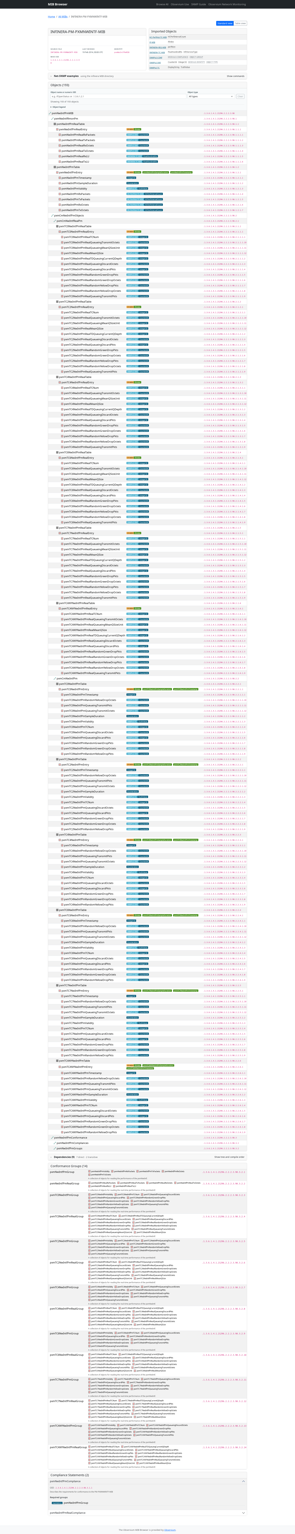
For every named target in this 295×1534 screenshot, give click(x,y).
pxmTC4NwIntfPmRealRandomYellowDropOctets (92, 441)
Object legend (59, 107)
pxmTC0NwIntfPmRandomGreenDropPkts (88, 743)
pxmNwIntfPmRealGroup (64, 1183)
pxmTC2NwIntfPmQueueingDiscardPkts (87, 813)
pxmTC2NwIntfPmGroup (64, 1241)
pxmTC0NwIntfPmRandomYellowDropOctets (90, 700)
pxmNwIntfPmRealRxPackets (78, 134)
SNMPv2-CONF (155, 57)
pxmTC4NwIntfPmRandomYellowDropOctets (90, 850)
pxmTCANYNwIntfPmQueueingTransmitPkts (90, 1083)
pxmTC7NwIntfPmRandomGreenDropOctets (90, 1050)
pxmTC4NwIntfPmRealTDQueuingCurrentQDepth (93, 409)
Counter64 (172, 62)
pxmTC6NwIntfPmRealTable (75, 452)
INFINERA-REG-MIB (157, 47)
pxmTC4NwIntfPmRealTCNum (81, 387)
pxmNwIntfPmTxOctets (75, 210)
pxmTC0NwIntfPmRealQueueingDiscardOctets (91, 264)
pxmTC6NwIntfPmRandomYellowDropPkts (89, 980)
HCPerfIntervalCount (177, 36)
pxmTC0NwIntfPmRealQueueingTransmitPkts (90, 296)
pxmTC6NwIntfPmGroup (64, 1333)
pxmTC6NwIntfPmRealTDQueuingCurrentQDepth (93, 484)
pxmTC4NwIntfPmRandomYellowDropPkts (89, 904)
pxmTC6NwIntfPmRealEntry (78, 457)
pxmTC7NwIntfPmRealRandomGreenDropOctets (92, 581)
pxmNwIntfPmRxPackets (76, 194)
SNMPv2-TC (154, 67)
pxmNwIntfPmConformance (70, 1137)
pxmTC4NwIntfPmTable (73, 834)
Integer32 (182, 62)
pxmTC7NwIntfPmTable (73, 985)
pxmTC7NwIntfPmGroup (64, 1379)
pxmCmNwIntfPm (67, 678)
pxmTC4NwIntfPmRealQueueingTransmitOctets (92, 393)
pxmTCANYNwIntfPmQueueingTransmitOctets (91, 1089)
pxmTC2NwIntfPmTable (73, 759)
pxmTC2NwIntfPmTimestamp (185, 764)
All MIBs (63, 16)
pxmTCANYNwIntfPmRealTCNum (83, 614)
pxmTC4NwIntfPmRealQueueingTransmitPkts (90, 447)
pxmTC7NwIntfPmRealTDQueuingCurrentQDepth (93, 560)
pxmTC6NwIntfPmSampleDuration (157, 915)
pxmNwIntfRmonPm (66, 118)
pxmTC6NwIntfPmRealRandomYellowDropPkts (91, 511)
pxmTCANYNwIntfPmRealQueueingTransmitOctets (93, 619)
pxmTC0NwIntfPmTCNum (79, 727)
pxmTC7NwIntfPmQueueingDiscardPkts (87, 1039)
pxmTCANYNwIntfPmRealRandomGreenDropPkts (93, 651)
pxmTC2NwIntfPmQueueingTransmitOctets (89, 786)
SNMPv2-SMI (155, 62)
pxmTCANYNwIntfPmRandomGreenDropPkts (90, 1121)
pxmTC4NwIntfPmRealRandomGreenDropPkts (91, 425)
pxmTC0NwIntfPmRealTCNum (81, 237)
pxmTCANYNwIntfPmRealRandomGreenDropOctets (94, 657)
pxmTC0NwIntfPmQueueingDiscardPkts (87, 737)
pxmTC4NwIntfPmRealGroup (67, 1308)
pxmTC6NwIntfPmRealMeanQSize (83, 479)
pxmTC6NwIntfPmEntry (75, 915)
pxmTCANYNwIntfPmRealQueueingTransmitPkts (92, 673)
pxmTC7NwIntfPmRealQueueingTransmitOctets (92, 544)
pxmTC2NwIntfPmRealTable (75, 301)
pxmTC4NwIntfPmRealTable (75, 377)
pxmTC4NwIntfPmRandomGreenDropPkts (88, 894)
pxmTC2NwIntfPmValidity (79, 797)
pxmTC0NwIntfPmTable (73, 684)
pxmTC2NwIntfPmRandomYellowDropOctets (90, 775)
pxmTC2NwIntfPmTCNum (79, 802)
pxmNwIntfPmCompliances (72, 1143)
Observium (170, 1529)
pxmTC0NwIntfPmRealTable (75, 226)
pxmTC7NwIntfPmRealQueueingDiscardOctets (91, 565)
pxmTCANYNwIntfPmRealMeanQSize (85, 630)
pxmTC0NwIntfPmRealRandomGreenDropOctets (92, 280)
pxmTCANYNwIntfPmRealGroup (68, 1447)
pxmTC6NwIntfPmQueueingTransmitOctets (89, 937)
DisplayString (173, 67)
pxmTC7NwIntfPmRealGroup (67, 1401)
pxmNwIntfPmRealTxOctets (78, 151)
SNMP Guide (198, 4)
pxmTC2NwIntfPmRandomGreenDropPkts (88, 818)
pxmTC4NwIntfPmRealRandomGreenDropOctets (92, 431)
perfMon (171, 47)
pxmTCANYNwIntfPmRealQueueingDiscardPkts (91, 646)
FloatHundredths (175, 52)
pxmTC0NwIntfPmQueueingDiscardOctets (88, 732)
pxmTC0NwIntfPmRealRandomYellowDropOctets (92, 291)
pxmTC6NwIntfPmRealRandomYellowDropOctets (92, 517)
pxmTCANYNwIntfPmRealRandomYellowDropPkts (93, 662)
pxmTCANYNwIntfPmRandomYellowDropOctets (92, 1078)
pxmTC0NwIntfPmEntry (75, 689)
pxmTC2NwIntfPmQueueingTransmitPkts (88, 780)
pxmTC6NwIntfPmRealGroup (67, 1354)
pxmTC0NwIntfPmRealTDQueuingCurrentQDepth (93, 258)
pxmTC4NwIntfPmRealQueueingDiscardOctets (91, 414)
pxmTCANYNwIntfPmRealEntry (79, 608)
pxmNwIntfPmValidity (74, 188)
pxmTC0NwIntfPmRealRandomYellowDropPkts (91, 285)
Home (51, 16)
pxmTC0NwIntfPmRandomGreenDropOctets (90, 748)
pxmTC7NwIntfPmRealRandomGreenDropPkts (91, 576)
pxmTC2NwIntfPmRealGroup (67, 1262)
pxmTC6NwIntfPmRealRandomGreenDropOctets (92, 506)
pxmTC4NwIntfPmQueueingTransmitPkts (88, 856)
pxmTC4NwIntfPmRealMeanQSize (83, 404)
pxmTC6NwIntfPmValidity (79, 947)
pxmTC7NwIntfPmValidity (79, 1023)
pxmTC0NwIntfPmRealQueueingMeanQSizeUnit (92, 247)
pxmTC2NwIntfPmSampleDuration (157, 764)
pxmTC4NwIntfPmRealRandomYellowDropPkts (91, 436)
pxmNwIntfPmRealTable (71, 124)
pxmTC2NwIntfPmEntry (75, 764)
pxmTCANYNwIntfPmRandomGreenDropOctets (91, 1127)
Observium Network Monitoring (227, 4)
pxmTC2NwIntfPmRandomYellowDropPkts (89, 829)
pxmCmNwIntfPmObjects (69, 215)
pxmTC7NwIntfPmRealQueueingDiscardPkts (90, 571)
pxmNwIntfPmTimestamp (181, 172)
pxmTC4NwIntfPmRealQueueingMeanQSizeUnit (92, 398)
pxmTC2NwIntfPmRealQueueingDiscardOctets (91, 339)
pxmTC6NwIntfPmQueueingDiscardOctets (88, 958)
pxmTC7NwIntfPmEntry (75, 990)
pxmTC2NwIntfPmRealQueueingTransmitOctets (92, 317)
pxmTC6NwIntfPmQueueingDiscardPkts (87, 963)
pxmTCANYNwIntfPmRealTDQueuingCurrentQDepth (94, 635)
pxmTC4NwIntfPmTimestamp (185, 840)
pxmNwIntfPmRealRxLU (75, 156)
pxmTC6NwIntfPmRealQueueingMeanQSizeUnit (92, 474)
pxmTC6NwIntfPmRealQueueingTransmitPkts (90, 522)
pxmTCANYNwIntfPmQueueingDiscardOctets (90, 1110)
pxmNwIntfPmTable (68, 167)
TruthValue (185, 67)
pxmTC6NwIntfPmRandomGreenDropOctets (90, 974)
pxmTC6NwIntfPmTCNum (79, 953)
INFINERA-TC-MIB (157, 52)
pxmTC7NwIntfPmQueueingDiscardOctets (88, 1033)
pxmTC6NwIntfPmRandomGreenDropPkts (88, 969)
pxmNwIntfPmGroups (69, 1148)
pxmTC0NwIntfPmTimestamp (185, 689)
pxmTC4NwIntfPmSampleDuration (157, 840)
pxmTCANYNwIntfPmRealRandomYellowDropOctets (94, 667)
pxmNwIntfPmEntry (70, 172)
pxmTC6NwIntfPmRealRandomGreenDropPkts (91, 501)
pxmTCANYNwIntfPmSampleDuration (158, 1065)
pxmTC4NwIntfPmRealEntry (78, 382)
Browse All (162, 4)
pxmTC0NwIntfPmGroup (64, 1195)
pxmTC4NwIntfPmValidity (79, 872)
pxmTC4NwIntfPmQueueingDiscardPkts (87, 888)
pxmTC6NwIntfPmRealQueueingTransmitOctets (92, 468)
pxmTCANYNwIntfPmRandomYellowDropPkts (90, 1132)
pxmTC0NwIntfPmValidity (79, 721)
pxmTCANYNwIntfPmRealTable (77, 603)
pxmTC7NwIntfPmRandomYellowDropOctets (90, 1001)
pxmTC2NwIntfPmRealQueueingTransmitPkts (90, 371)
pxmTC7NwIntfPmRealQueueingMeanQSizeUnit (92, 549)
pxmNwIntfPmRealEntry (73, 129)
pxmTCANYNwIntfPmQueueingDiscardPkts (89, 1116)
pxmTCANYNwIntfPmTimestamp (140, 1068)
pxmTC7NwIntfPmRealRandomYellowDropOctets (92, 592)
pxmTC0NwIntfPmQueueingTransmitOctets (89, 710)
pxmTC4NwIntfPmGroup (64, 1287)
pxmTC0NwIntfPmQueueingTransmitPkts (88, 705)
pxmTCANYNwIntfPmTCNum (80, 1105)
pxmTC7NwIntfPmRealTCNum (81, 538)
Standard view (225, 23)
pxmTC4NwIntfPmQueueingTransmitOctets (89, 861)
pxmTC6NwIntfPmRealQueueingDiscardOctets (91, 490)
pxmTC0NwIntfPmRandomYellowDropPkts (89, 754)
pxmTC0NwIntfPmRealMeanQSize (83, 253)
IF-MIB (152, 42)
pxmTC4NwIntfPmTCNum (79, 877)
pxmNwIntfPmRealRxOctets (78, 145)
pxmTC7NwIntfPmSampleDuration (157, 990)
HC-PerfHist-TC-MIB (158, 37)
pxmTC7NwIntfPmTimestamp (185, 990)
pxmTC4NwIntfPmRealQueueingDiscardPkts (90, 420)
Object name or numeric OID (63, 92)
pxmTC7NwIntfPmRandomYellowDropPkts (89, 1055)
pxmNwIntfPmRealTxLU (75, 161)
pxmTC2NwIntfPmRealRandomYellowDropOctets (92, 366)
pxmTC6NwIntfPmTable (73, 910)
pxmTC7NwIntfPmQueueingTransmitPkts (88, 1007)
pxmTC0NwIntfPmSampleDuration (157, 689)
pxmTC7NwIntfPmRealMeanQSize (83, 554)
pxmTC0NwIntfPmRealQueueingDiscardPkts (90, 269)
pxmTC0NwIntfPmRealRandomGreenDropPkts (91, 274)
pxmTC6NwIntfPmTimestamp (185, 915)
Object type (193, 92)
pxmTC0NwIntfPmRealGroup (67, 1216)
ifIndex (171, 41)
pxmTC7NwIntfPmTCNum (79, 1028)
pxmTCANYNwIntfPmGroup (66, 1425)
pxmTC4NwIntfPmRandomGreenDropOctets (90, 899)
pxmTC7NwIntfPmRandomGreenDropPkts (88, 1044)
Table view (240, 23)
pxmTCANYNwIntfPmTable (74, 1060)
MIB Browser (57, 4)
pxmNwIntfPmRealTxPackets (78, 140)
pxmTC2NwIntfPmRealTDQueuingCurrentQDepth (93, 334)
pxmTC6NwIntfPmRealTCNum (81, 463)
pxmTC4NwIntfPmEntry (75, 840)
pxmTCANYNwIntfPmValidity (80, 1100)
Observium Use (180, 4)
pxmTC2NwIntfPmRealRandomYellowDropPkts (91, 361)
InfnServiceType (190, 52)
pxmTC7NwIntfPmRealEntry (78, 533)
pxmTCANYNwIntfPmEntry (77, 1067)
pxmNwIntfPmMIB (62, 113)
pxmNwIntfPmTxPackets (76, 199)
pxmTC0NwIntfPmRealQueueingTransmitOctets (92, 242)
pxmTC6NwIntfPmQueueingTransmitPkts (88, 931)
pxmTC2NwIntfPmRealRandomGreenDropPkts (91, 350)
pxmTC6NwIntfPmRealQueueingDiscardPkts (90, 495)
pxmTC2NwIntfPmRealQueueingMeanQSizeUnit (92, 323)
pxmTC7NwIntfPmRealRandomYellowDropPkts (91, 587)
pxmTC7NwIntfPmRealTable (75, 527)
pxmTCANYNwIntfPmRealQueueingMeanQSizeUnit (93, 624)
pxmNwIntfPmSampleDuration (155, 172)
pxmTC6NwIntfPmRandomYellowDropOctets (90, 926)
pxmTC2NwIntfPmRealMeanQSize (83, 328)
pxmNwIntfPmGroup (62, 1172)
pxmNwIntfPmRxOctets (75, 204)
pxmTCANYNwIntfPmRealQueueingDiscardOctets (93, 640)
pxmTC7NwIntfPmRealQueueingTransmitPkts (90, 597)
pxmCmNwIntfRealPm (69, 221)
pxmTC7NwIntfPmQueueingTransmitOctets (89, 1012)
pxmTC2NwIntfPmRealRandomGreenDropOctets (92, 355)
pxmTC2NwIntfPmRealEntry (78, 307)
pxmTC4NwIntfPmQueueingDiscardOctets (88, 883)
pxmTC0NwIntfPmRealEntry (78, 231)
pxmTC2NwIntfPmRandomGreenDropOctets (90, 824)
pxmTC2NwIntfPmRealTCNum (81, 312)
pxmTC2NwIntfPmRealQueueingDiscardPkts (90, 344)
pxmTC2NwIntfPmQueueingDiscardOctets (88, 807)
